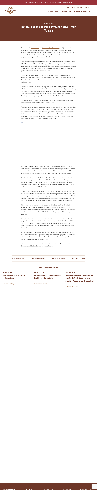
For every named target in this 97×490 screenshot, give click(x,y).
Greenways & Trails (80, 11)
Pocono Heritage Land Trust (50, 48)
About (68, 8)
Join (73, 8)
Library (50, 11)
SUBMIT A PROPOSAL (63, 2)
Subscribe (80, 8)
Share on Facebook (18, 258)
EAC (90, 11)
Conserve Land (66, 11)
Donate (87, 8)
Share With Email (79, 258)
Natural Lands (35, 48)
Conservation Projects (9, 284)
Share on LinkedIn (59, 258)
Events (57, 11)
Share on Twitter (39, 258)
